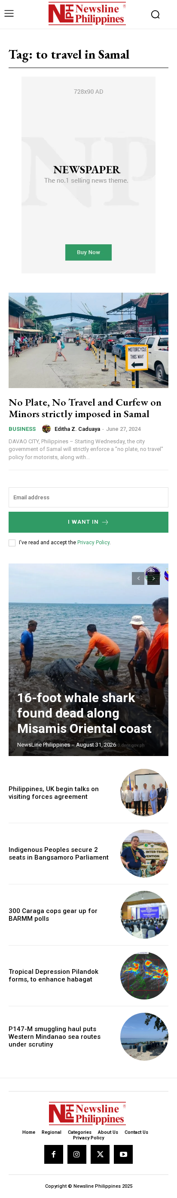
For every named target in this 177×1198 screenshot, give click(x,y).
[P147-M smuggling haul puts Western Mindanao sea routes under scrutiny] (144, 1037)
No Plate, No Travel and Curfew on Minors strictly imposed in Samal (85, 407)
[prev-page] (138, 578)
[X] (100, 1154)
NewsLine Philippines (43, 744)
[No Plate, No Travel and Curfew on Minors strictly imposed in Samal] (88, 340)
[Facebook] (53, 1154)
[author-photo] (47, 428)
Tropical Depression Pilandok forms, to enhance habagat (53, 975)
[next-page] (153, 578)
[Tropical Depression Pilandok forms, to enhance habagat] (144, 976)
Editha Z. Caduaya (77, 429)
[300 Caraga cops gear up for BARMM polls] (144, 915)
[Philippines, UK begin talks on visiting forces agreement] (144, 793)
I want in (83, 522)
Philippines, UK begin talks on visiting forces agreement (54, 793)
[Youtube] (123, 1154)
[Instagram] (76, 1154)
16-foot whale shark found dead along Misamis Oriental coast (84, 713)
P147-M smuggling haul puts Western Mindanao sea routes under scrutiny (55, 1036)
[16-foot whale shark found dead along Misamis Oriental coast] (88, 659)
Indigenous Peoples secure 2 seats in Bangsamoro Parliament (59, 853)
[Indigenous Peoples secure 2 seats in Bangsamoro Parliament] (144, 854)
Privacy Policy (93, 543)
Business (22, 429)
